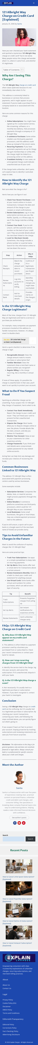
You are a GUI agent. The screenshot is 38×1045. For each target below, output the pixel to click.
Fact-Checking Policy (10, 1031)
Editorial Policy (8, 1024)
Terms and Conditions (11, 1013)
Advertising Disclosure (11, 1034)
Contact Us (7, 988)
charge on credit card (27, 85)
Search (30, 839)
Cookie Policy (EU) (9, 1003)
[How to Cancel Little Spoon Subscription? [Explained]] (19, 866)
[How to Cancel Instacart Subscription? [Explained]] (19, 933)
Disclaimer (7, 1006)
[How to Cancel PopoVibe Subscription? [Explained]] (19, 888)
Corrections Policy (9, 1028)
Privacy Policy (8, 1000)
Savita (19, 788)
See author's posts (19, 817)
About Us (6, 985)
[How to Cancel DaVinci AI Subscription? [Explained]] (19, 911)
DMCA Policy (7, 1010)
